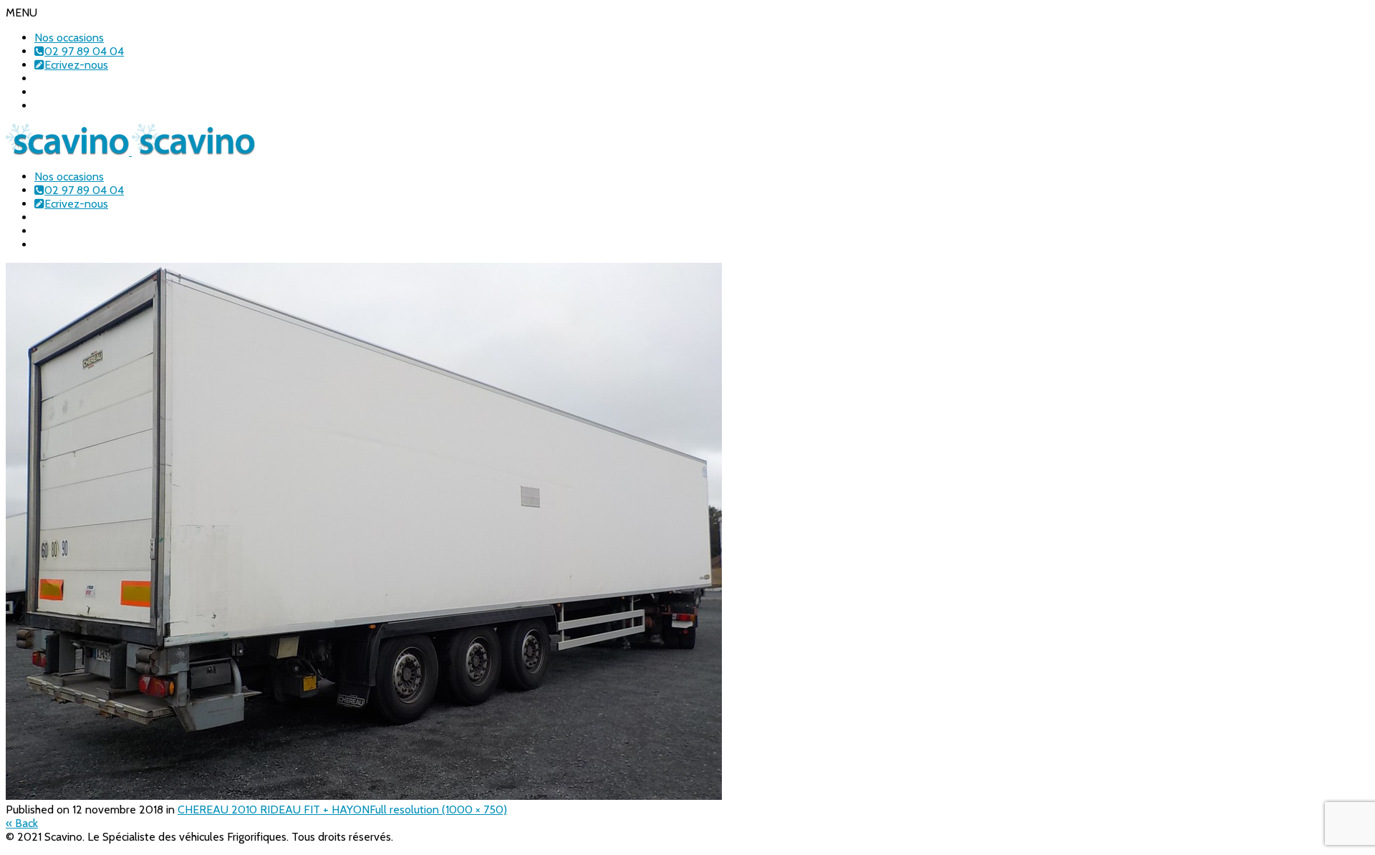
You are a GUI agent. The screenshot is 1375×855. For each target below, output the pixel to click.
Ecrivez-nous (76, 65)
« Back (22, 823)
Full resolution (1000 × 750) (438, 809)
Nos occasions (69, 37)
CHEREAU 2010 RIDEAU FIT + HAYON (274, 809)
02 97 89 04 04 (84, 51)
